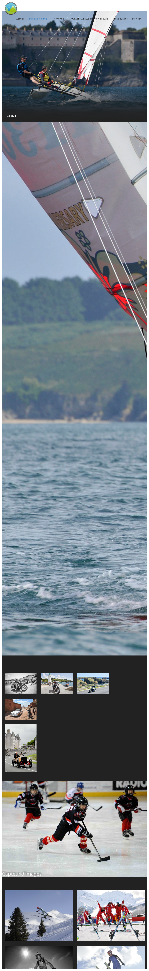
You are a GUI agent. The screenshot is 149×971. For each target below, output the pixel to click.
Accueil (20, 19)
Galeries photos (38, 19)
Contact (137, 19)
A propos (59, 19)
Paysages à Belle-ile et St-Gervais (89, 19)
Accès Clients (120, 19)
